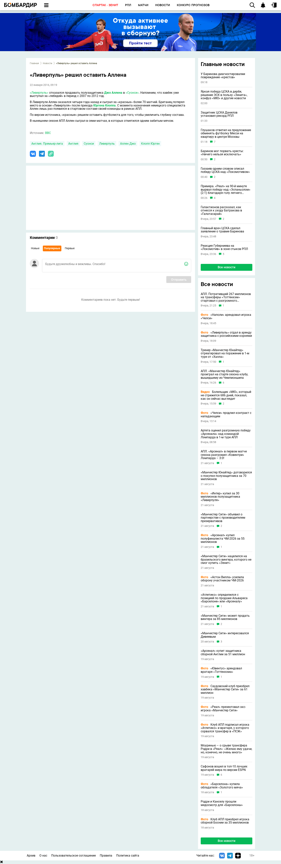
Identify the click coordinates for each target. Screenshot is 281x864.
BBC (48, 133)
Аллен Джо (128, 143)
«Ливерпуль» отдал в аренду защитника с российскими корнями (226, 334)
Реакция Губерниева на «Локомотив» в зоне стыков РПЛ (224, 247)
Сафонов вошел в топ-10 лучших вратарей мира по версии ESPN (224, 768)
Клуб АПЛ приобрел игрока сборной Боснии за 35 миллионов (225, 821)
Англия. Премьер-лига (47, 143)
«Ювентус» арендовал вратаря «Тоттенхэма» (221, 670)
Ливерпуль (107, 143)
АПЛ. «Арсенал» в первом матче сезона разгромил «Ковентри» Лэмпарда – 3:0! (224, 455)
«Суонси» (132, 92)
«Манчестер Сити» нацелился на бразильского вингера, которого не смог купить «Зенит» (226, 560)
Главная (34, 63)
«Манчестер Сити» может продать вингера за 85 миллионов (225, 617)
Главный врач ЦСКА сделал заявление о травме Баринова (222, 229)
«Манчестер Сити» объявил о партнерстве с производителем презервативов (223, 518)
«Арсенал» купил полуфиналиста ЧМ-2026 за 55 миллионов (222, 539)
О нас (43, 855)
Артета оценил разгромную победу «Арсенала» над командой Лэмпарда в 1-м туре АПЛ (226, 434)
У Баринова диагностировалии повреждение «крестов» (223, 75)
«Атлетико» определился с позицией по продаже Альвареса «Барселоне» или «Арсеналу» (224, 598)
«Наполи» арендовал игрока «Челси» (226, 316)
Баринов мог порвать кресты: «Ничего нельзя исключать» (222, 152)
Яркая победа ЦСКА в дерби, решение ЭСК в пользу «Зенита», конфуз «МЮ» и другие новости (224, 95)
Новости (47, 63)
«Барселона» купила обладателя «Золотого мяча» (222, 785)
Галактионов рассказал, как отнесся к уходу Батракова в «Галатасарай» (221, 211)
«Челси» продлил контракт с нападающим (226, 414)
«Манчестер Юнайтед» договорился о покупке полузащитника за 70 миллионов (226, 476)
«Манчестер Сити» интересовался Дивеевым (225, 635)
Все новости (226, 267)
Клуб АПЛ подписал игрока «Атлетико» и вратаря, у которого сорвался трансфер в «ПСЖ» (225, 728)
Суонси (89, 143)
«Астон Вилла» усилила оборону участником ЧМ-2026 (222, 578)
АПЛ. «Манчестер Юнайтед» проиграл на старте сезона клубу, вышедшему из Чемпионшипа (224, 374)
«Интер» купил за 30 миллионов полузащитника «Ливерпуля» (220, 497)
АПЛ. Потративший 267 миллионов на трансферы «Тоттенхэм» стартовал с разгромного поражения (226, 297)
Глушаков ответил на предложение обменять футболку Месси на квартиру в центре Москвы (226, 133)
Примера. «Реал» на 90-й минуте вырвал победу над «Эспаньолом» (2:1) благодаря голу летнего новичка (225, 190)
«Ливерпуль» (39, 92)
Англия (73, 143)
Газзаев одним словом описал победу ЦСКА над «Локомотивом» (225, 170)
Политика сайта (127, 855)
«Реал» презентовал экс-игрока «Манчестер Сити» (223, 708)
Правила (106, 855)
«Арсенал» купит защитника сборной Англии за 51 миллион (223, 652)
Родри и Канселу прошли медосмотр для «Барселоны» (222, 803)
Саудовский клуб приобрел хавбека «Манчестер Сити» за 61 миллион (225, 689)
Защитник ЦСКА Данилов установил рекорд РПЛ (219, 114)
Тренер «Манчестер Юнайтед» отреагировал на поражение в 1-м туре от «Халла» (225, 353)
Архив (31, 855)
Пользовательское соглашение (73, 855)
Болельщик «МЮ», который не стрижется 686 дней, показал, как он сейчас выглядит (226, 395)
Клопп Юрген (150, 143)
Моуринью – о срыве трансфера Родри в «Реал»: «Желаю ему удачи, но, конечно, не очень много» (226, 749)
